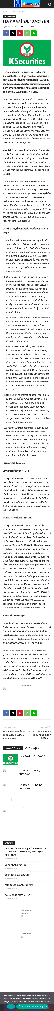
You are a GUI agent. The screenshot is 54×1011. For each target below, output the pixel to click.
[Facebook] (6, 33)
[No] (50, 1001)
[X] (13, 33)
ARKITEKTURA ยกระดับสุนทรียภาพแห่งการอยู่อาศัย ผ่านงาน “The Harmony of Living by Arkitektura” (25, 851)
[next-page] (10, 799)
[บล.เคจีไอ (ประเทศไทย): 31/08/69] (10, 788)
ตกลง (11, 1006)
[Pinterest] (20, 33)
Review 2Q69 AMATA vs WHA (19, 895)
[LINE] (34, 33)
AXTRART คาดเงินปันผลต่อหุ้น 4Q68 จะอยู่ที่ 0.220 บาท (39, 734)
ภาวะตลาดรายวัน (18, 11)
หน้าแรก (6, 11)
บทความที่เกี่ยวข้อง (13, 748)
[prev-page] (5, 799)
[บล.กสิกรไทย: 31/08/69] (10, 759)
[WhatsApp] (27, 33)
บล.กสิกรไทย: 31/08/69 (32, 756)
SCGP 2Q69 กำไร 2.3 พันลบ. (17, 875)
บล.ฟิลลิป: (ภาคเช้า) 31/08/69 (30, 772)
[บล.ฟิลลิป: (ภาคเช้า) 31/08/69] (10, 774)
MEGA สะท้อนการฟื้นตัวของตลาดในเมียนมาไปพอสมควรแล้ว (14, 734)
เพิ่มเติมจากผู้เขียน (32, 748)
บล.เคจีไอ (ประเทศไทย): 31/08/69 (32, 786)
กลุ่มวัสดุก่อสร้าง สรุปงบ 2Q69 (19, 885)
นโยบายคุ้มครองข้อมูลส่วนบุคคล (32, 1006)
